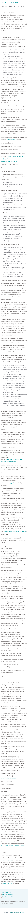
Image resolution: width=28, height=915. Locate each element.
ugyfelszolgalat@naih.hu (11, 531)
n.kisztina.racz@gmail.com (14, 459)
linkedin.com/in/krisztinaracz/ (10, 897)
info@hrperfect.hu (6, 159)
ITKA (23, 912)
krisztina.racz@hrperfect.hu (15, 156)
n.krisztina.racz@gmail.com (9, 161)
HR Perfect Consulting (9, 2)
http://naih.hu (22, 531)
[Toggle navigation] (25, 2)
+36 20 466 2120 (6, 892)
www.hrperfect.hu (12, 139)
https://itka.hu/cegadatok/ (8, 778)
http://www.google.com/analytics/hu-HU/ (13, 845)
